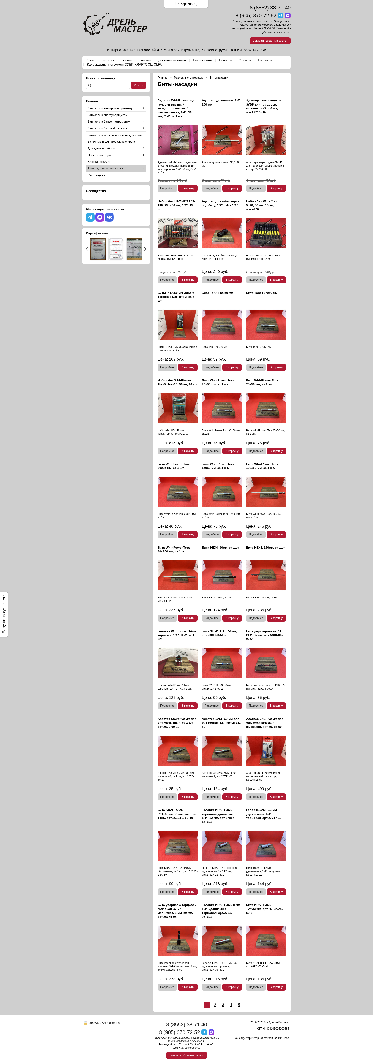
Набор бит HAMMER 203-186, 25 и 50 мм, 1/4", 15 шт (176, 205)
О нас (91, 60)
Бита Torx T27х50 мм (261, 292)
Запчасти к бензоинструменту (109, 121)
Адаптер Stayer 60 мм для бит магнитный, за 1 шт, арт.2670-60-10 (177, 722)
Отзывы (245, 60)
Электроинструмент (102, 155)
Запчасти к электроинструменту (110, 108)
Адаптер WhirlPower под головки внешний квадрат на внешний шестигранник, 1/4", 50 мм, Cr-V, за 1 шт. (176, 108)
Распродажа (96, 175)
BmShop (283, 1038)
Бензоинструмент (100, 161)
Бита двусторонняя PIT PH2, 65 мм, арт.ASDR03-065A (264, 635)
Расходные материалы (105, 168)
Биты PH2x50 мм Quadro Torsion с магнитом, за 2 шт (176, 296)
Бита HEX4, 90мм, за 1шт (220, 547)
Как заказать (202, 60)
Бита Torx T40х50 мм (217, 292)
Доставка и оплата (172, 60)
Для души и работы (101, 148)
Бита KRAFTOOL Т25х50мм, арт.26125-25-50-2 (264, 908)
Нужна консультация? (4, 611)
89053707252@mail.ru (105, 1022)
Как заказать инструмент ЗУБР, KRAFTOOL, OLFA (124, 64)
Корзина (186, 4)
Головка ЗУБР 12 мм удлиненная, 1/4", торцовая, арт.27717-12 (263, 813)
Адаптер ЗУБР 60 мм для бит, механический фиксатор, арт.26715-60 (264, 722)
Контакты (265, 60)
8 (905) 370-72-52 (255, 15)
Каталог (108, 60)
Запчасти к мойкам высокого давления (115, 135)
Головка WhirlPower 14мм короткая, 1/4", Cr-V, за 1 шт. (177, 635)
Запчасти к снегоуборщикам (108, 115)
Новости (225, 60)
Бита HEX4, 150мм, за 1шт (265, 547)
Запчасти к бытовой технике (107, 128)
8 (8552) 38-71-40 (270, 8)
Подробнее (167, 188)
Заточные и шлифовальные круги (111, 141)
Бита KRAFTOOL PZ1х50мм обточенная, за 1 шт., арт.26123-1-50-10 (177, 813)
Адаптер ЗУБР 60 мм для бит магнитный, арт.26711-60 (222, 722)
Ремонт (126, 60)
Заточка (145, 60)
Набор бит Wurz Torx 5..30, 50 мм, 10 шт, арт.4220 (262, 205)
